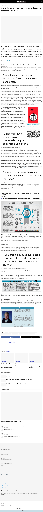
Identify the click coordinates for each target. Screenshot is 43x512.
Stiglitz (19, 332)
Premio (6, 332)
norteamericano (15, 333)
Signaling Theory (5, 333)
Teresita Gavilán (8, 13)
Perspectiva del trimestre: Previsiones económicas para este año (19, 379)
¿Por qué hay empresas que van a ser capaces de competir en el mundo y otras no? (21, 198)
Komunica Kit (6, 505)
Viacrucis (4, 196)
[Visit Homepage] (21, 2)
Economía (4, 483)
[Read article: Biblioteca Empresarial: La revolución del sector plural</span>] (3, 376)
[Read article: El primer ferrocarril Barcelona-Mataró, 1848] (21, 406)
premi (33, 333)
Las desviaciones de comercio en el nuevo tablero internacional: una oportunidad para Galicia (17, 468)
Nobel (30, 333)
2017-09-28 (8, 380)
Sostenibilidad (5, 485)
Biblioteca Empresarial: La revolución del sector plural (17, 375)
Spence (15, 332)
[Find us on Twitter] (3, 503)
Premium (5, 5)
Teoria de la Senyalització (32, 332)
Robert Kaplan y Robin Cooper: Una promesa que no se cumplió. (16, 433)
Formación (4, 487)
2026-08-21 (17, 365)
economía (11, 332)
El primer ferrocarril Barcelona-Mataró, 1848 (11, 421)
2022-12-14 (8, 385)
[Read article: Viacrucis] (21, 358)
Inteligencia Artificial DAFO (9, 429)
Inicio (2, 5)
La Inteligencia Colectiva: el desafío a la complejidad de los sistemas (20, 383)
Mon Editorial (6, 452)
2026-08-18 (31, 368)
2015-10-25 (8, 376)
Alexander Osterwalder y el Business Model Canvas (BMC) (15, 426)
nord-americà (23, 332)
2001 (10, 333)
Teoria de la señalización (23, 333)
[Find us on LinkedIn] (1, 503)
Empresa (3, 361)
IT (2, 477)
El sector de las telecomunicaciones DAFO (12, 436)
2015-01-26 (15, 13)
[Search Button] (41, 1)
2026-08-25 (3, 368)
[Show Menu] (1, 1)
